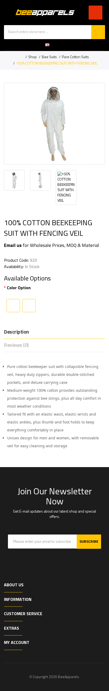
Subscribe (88, 541)
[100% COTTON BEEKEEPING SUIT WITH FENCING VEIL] (54, 124)
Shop (32, 57)
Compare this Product (29, 305)
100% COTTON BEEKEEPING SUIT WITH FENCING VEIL (56, 63)
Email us (13, 245)
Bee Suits (49, 57)
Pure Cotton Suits (75, 57)
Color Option (19, 288)
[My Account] (65, 45)
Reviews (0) (16, 345)
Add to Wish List (13, 305)
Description (16, 332)
